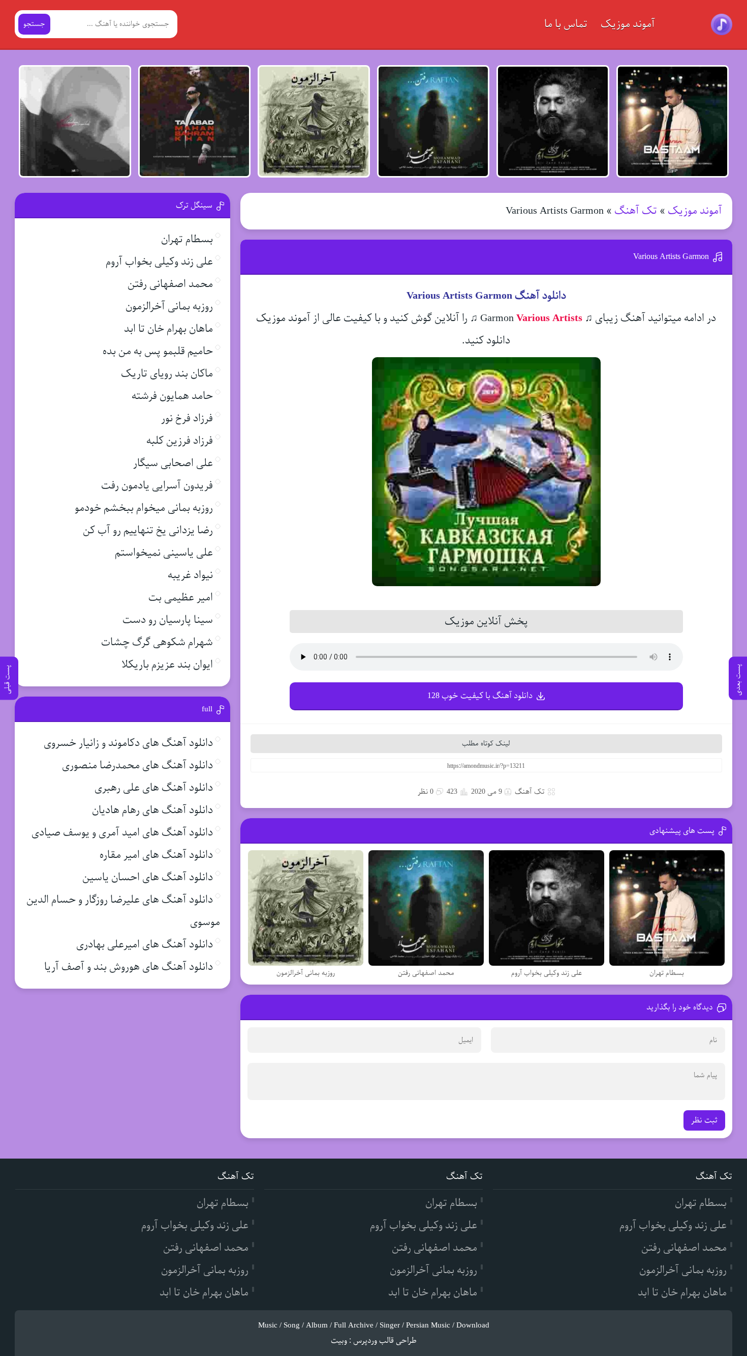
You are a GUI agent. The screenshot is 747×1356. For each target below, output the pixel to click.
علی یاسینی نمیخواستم (164, 553)
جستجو (34, 24)
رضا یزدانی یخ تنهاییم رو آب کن (148, 530)
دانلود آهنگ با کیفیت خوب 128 (480, 696)
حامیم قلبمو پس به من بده (158, 351)
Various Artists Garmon (671, 257)
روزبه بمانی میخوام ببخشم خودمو (144, 508)
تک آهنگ (635, 211)
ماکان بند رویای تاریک (167, 374)
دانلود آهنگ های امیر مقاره (156, 855)
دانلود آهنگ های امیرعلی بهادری (144, 945)
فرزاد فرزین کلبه (179, 441)
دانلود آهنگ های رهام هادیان (152, 810)
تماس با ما (565, 24)
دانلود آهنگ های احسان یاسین (147, 877)
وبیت (339, 1340)
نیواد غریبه (190, 575)
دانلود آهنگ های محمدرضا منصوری (137, 765)
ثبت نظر (704, 1120)
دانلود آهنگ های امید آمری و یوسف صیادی (122, 833)
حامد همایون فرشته (172, 396)
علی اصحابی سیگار (173, 463)
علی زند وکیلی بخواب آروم (159, 262)
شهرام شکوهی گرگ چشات (157, 642)
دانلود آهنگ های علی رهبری (154, 788)
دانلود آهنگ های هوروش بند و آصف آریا (128, 967)
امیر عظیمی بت (180, 598)
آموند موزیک (628, 24)
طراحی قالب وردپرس (385, 1340)
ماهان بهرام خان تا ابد (168, 329)
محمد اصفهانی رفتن (170, 284)
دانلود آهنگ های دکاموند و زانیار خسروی (128, 743)
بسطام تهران (187, 239)
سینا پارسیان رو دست (167, 620)
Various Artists (549, 318)
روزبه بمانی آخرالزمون (169, 306)
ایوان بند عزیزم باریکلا (167, 665)
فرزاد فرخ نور (187, 418)
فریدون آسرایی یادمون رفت (157, 486)
